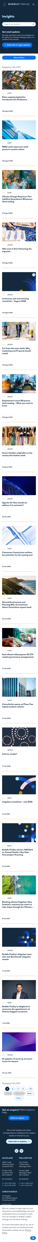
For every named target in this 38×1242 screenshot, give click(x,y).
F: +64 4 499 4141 (25, 1185)
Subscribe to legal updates (18, 45)
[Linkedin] (16, 1151)
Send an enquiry (17, 1118)
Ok (33, 1238)
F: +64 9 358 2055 (9, 1185)
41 (31, 1089)
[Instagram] (21, 1151)
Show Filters (19, 57)
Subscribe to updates (17, 1141)
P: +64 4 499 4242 (26, 1183)
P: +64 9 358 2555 (9, 1183)
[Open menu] (4, 4)
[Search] (33, 4)
